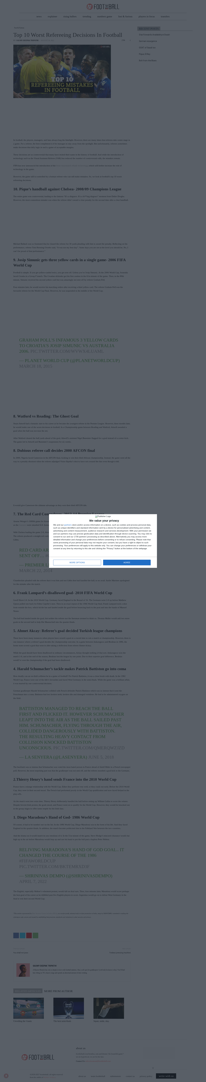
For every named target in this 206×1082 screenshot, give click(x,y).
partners (68, 525)
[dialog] (103, 541)
